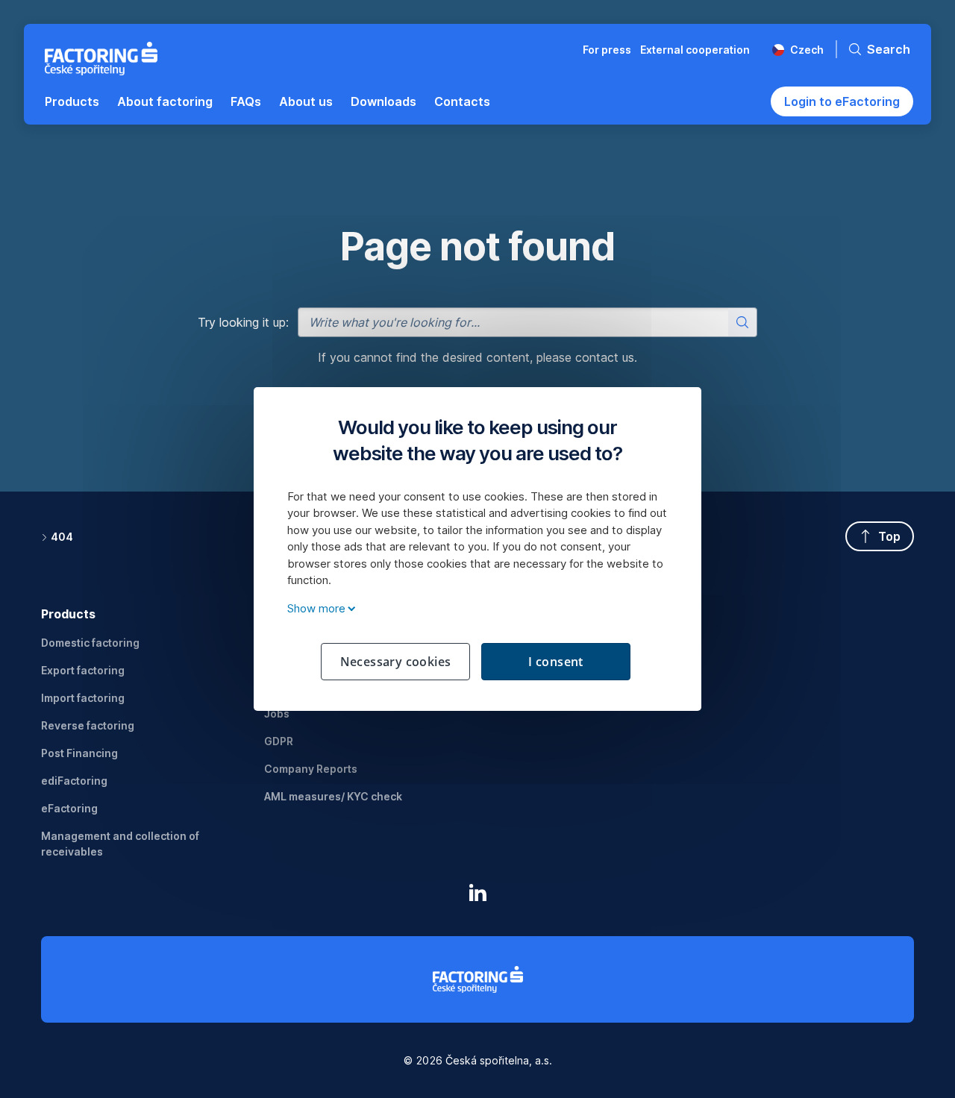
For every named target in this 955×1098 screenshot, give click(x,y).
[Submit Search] (742, 322)
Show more (316, 608)
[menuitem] (72, 101)
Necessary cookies (395, 661)
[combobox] (527, 322)
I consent (555, 661)
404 (62, 536)
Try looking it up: (243, 322)
